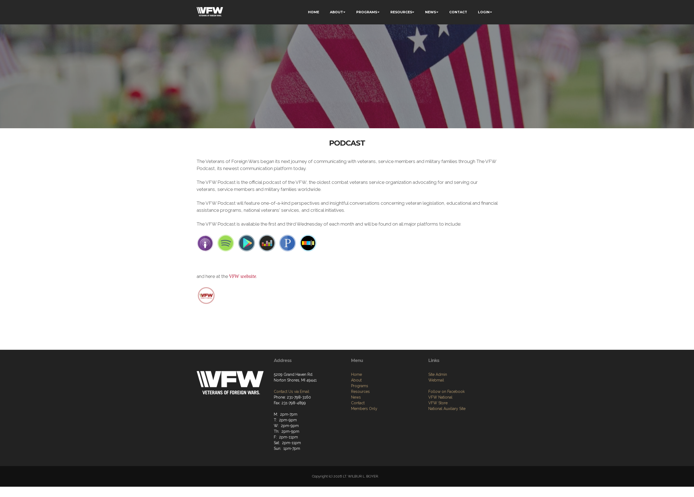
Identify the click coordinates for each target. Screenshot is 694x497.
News (356, 397)
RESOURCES (401, 12)
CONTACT (458, 12)
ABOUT (336, 12)
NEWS (430, 12)
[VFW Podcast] (206, 295)
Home (356, 374)
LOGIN (484, 12)
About (356, 380)
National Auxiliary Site (446, 408)
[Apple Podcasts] (205, 243)
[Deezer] (267, 243)
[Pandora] (287, 243)
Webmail (436, 380)
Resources (360, 391)
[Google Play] (246, 243)
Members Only (364, 408)
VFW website (242, 276)
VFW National (440, 397)
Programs (359, 386)
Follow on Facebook (446, 391)
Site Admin (437, 374)
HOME (313, 12)
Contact (358, 403)
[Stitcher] (308, 243)
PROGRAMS (366, 12)
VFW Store (438, 403)
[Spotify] (225, 243)
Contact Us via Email (291, 391)
